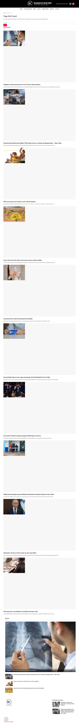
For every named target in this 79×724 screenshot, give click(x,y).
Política (57, 9)
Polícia (39, 9)
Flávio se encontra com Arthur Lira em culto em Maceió (19, 201)
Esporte (52, 9)
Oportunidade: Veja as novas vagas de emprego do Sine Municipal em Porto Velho (26, 377)
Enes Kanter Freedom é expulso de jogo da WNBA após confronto (22, 436)
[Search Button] (5, 25)
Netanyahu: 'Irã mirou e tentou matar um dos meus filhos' (19, 553)
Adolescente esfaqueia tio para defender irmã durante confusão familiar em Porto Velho (28, 494)
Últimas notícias (28, 9)
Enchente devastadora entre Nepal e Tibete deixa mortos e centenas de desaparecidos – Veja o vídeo (32, 143)
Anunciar (6, 720)
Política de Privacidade (8, 721)
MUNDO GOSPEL (45, 9)
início (21, 9)
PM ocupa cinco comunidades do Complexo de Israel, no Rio (20, 611)
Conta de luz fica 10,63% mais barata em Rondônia (17, 319)
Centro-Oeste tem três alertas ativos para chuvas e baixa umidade (22, 260)
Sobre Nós (6, 719)
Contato (6, 717)
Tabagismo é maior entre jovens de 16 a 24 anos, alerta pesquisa (21, 84)
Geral (34, 9)
